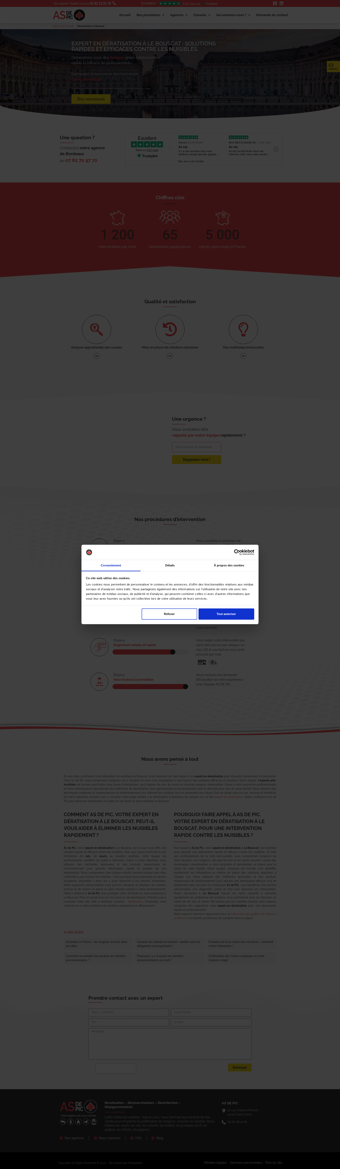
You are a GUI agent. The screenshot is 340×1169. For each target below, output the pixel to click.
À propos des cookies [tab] (229, 565)
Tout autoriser (226, 614)
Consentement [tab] (111, 565)
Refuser (169, 614)
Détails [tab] (170, 565)
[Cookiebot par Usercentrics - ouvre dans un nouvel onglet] (237, 552)
